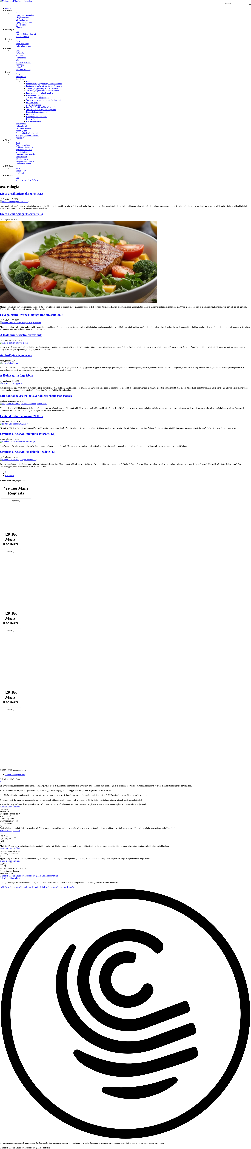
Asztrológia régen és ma (16, 355)
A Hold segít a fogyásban (16, 375)
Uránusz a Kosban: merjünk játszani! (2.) (28, 434)
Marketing (4, 846)
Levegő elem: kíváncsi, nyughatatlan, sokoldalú (31, 314)
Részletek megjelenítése (10, 807)
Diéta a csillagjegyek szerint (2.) (21, 193)
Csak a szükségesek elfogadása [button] (28, 876)
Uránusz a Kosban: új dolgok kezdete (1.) (27, 451)
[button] (125, 1014)
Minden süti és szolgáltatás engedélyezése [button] (57, 887)
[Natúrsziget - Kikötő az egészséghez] (16, 1)
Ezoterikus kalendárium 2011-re (21, 416)
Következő (9, 475)
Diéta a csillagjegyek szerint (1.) (21, 214)
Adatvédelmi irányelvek (10, 878)
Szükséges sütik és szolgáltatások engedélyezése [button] (20, 887)
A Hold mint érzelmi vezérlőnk (21, 335)
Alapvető (4, 804)
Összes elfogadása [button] (7, 876)
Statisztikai (4, 828)
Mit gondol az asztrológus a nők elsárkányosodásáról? (36, 395)
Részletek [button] (46, 1148)
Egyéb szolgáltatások (8, 858)
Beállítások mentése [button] (50, 876)
